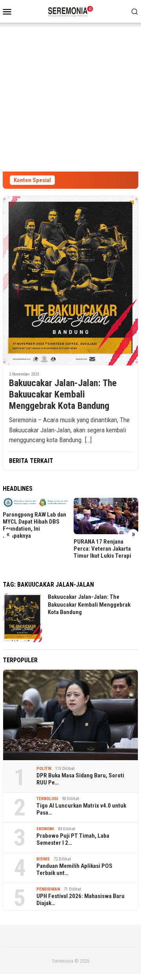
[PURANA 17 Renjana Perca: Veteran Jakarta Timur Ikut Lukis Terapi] (106, 516)
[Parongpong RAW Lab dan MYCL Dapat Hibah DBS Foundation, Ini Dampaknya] (35, 502)
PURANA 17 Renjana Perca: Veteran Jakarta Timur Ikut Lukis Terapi (102, 548)
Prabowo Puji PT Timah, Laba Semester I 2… (72, 839)
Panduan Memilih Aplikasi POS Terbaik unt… (74, 869)
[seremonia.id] (71, 10)
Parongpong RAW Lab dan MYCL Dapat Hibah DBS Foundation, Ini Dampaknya (34, 525)
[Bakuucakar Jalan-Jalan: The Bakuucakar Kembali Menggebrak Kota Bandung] (70, 280)
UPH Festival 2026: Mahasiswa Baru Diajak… (80, 900)
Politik (43, 768)
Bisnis (43, 859)
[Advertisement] (70, 97)
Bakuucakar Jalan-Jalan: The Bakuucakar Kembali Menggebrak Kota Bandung (63, 394)
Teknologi (47, 798)
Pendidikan (48, 889)
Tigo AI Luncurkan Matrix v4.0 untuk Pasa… (81, 809)
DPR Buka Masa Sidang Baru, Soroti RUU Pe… (80, 779)
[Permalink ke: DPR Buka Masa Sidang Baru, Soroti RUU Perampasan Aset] (70, 715)
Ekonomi (45, 828)
